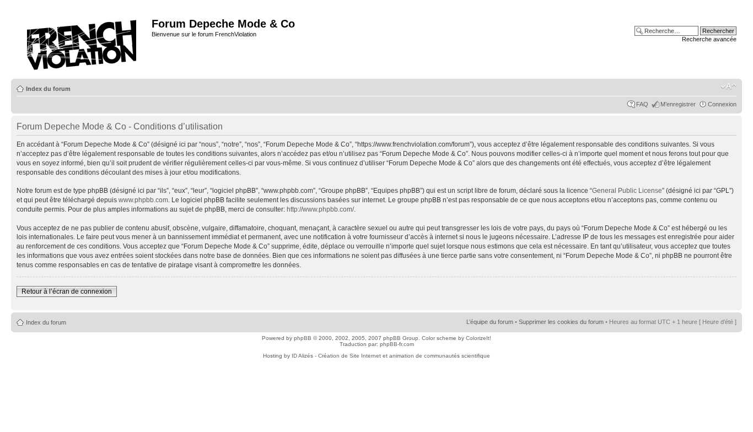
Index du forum (48, 88)
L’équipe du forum (489, 321)
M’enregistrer (678, 104)
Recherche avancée (709, 39)
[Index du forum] (83, 41)
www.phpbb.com (143, 200)
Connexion (722, 104)
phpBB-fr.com (397, 344)
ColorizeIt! (478, 338)
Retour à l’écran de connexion (66, 291)
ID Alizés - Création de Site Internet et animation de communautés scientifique (391, 356)
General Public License (627, 191)
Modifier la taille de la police (728, 86)
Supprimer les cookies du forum (561, 321)
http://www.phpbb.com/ (320, 209)
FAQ (642, 104)
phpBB (302, 338)
